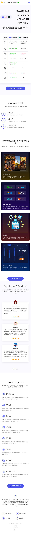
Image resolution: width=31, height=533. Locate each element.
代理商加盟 (15, 527)
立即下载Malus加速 (15, 278)
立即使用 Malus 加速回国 (15, 88)
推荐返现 (15, 526)
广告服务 (15, 529)
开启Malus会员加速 (15, 486)
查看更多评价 (15, 369)
